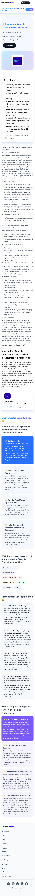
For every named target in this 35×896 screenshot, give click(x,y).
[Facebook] (8, 883)
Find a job (25, 3)
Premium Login (6, 876)
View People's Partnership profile (14, 407)
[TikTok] (17, 883)
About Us (4, 844)
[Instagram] (13, 883)
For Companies (6, 860)
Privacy (21, 892)
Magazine (4, 864)
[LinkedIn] (26, 883)
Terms (14, 892)
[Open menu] (32, 3)
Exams (3, 851)
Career (3, 839)
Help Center (5, 872)
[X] (22, 883)
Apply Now (29, 9)
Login (3, 835)
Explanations (5, 856)
